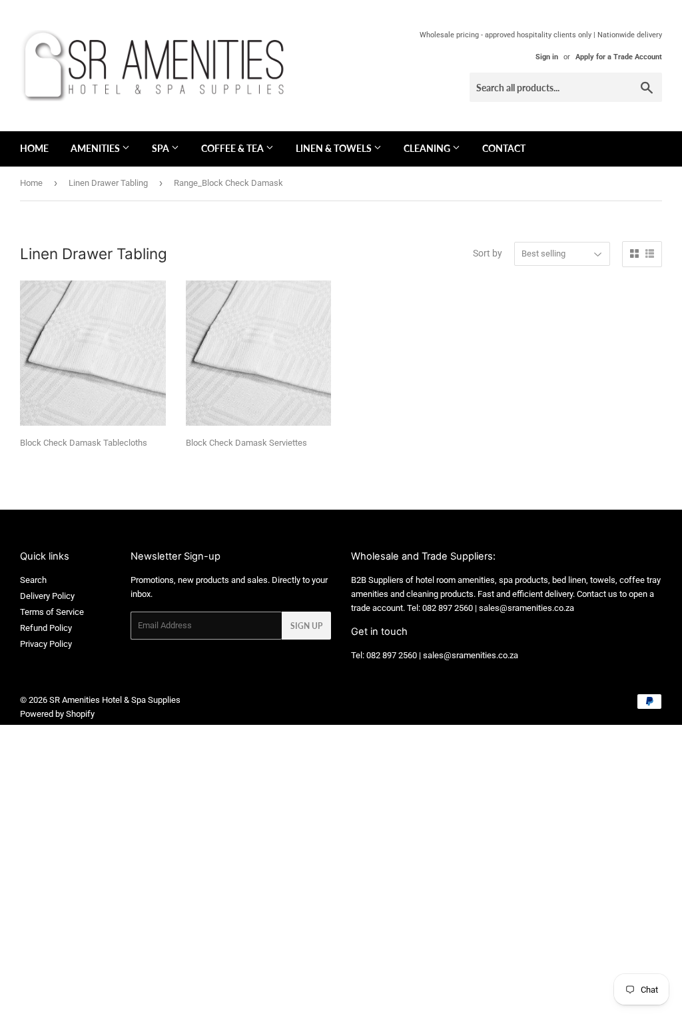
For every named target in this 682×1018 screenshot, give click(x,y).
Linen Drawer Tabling (108, 183)
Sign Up (306, 626)
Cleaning (428, 148)
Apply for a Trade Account (618, 57)
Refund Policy (46, 628)
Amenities (96, 148)
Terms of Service (52, 612)
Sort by (487, 253)
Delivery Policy (47, 596)
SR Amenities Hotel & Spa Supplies (114, 700)
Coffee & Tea (233, 148)
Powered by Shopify (57, 714)
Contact (503, 148)
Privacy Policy (46, 644)
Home (34, 148)
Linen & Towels (335, 148)
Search (33, 580)
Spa (161, 148)
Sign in (546, 57)
